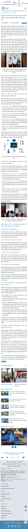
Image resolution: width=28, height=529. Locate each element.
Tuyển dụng (13, 466)
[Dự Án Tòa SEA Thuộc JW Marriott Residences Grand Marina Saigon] (5, 420)
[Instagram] (15, 526)
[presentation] (26, 365)
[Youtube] (12, 526)
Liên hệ (19, 466)
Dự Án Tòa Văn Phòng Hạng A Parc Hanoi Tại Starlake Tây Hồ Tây (18, 393)
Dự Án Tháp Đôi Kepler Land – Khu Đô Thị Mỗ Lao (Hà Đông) (17, 406)
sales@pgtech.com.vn (8, 4)
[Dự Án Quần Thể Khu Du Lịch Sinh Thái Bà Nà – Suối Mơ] (5, 400)
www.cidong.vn (9, 480)
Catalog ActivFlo (5, 486)
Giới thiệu (14, 461)
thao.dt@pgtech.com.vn (20, 479)
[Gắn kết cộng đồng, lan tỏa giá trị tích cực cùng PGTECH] (14, 375)
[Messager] (25, 506)
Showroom (3, 506)
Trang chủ (8, 461)
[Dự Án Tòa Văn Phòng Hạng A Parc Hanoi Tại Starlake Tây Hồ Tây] (5, 393)
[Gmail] (25, 510)
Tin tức (18, 464)
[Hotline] (25, 502)
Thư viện (23, 464)
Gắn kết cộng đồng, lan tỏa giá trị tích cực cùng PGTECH (13, 385)
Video (2, 500)
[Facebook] (8, 526)
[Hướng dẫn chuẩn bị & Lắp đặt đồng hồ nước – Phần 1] (14, 436)
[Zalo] (25, 522)
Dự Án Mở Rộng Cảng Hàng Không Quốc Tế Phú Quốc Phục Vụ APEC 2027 (18, 413)
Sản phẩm (19, 461)
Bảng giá (3, 496)
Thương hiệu (4, 515)
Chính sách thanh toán (6, 513)
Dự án (14, 464)
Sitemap (3, 518)
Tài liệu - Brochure (15, 3)
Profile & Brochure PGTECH (7, 488)
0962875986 (8, 2)
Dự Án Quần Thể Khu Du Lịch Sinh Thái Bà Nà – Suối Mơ (18, 400)
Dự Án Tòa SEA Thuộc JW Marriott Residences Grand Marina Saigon (18, 420)
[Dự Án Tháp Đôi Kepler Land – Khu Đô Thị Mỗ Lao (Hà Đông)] (5, 406)
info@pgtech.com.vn (9, 479)
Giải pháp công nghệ (7, 464)
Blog (8, 466)
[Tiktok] (19, 526)
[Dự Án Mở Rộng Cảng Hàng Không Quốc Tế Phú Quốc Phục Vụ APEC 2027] (5, 413)
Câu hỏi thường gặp (5, 498)
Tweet (25, 23)
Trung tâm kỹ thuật (5, 494)
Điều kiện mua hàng (5, 511)
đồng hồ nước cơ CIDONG (20, 77)
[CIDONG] (5, 8)
